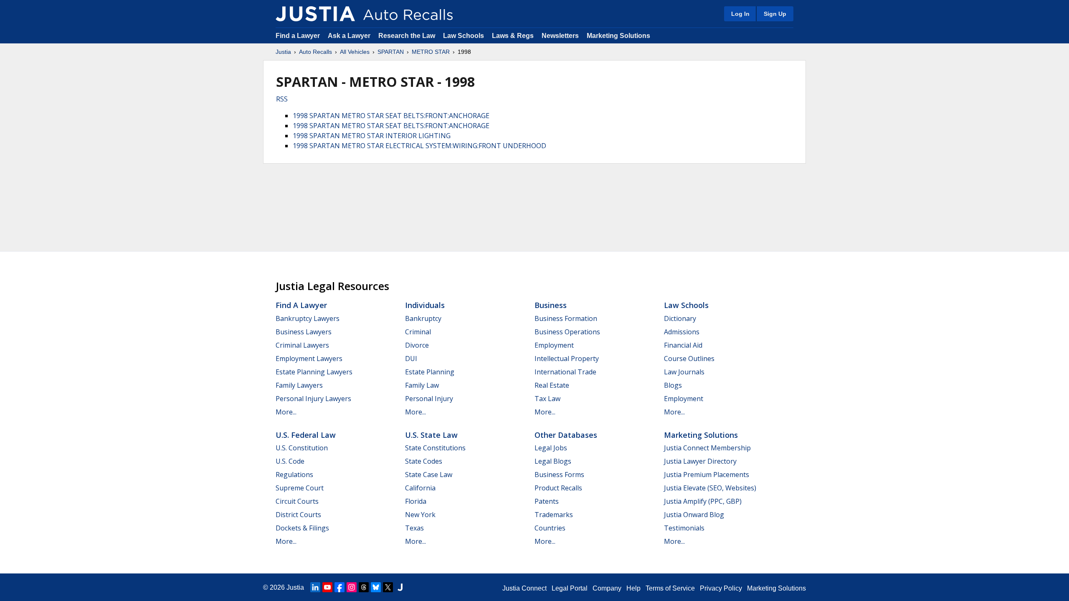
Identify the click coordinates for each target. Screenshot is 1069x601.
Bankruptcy (423, 318)
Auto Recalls (315, 51)
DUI (411, 358)
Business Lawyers (304, 331)
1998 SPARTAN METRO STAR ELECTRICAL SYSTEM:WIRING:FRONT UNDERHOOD (419, 145)
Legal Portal (570, 588)
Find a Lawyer (298, 35)
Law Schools (463, 35)
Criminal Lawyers (302, 345)
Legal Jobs (550, 447)
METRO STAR (431, 51)
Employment (554, 345)
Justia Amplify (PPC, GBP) (703, 501)
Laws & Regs (513, 35)
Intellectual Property (566, 358)
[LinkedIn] (315, 587)
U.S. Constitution (302, 447)
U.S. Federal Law (306, 435)
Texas (414, 528)
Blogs (673, 385)
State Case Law (428, 474)
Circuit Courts (297, 501)
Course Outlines (689, 358)
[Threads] (364, 587)
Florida (415, 501)
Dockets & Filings (302, 528)
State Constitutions (435, 447)
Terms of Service (670, 588)
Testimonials (684, 528)
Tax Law (547, 398)
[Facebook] (339, 587)
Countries (549, 528)
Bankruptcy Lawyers (307, 318)
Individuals (425, 305)
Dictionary (680, 318)
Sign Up (775, 13)
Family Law (422, 385)
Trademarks (553, 514)
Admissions (681, 331)
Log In (740, 13)
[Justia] (315, 13)
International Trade (565, 371)
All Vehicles (355, 51)
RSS (282, 99)
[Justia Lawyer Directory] (400, 587)
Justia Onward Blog (694, 514)
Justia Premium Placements (706, 474)
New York (420, 514)
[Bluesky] (376, 587)
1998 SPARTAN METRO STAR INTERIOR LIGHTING (372, 135)
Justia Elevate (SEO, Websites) (710, 487)
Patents (546, 501)
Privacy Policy (721, 588)
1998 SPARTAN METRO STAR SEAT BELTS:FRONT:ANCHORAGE (391, 115)
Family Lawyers (299, 385)
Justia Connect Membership (707, 447)
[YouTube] (327, 587)
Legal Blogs (552, 461)
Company (607, 588)
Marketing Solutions (618, 35)
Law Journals (684, 371)
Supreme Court (300, 487)
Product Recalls (558, 487)
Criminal (418, 331)
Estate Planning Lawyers (314, 371)
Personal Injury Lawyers (313, 398)
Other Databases (565, 435)
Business (550, 305)
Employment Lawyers (309, 358)
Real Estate (551, 385)
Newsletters (560, 35)
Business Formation (565, 318)
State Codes (423, 461)
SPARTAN (390, 51)
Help (633, 588)
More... (286, 412)
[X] (388, 587)
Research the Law (406, 35)
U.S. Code (290, 461)
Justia (283, 51)
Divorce (417, 345)
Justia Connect (524, 588)
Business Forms (559, 474)
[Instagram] (352, 587)
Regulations (294, 474)
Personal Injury (429, 398)
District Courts (298, 514)
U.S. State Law (431, 435)
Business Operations (567, 331)
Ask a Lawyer (350, 35)
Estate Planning (429, 371)
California (420, 487)
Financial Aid (683, 345)
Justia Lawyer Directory (700, 461)
